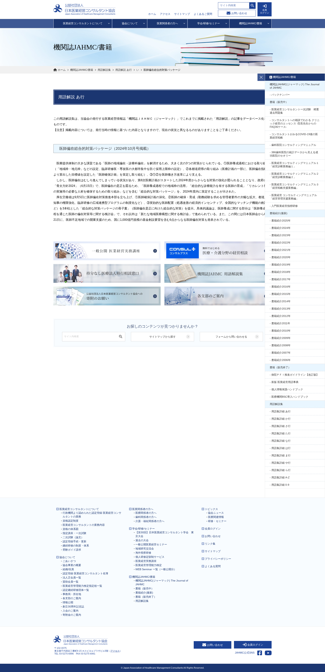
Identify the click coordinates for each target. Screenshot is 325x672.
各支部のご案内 (72, 598)
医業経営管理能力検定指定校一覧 (82, 585)
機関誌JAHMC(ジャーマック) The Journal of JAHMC (294, 86)
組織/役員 (68, 569)
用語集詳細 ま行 (281, 455)
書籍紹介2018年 (281, 271)
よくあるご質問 (203, 13)
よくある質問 (213, 566)
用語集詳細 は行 (281, 448)
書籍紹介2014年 (281, 301)
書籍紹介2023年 (281, 235)
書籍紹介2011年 (280, 323)
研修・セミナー (217, 521)
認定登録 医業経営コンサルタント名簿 (85, 573)
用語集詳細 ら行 (281, 470)
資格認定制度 (70, 520)
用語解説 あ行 (123, 69)
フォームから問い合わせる (231, 336)
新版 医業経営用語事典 (284, 382)
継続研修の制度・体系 (76, 545)
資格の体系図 (70, 528)
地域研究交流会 (144, 548)
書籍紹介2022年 (281, 242)
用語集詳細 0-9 (280, 484)
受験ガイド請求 (72, 549)
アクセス (165, 13)
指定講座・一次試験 (74, 533)
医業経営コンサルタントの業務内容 (84, 524)
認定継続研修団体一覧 (76, 589)
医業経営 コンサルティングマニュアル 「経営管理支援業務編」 (293, 197)
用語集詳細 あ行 (281, 411)
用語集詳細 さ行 (281, 426)
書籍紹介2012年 (281, 315)
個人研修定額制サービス (149, 556)
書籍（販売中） (279, 102)
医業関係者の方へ (142, 509)
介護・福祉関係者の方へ (149, 521)
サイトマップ (182, 13)
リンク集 (210, 543)
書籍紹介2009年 (281, 337)
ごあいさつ (69, 560)
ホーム (152, 13)
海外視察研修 (143, 552)
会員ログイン (213, 528)
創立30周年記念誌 (73, 606)
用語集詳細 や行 (281, 462)
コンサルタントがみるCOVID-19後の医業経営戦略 (294, 136)
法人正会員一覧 (72, 577)
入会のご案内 (70, 610)
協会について (67, 557)
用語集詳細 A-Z (280, 477)
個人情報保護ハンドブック (287, 389)
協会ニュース (216, 512)
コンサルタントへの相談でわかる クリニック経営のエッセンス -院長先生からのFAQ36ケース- (295, 123)
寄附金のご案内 (72, 614)
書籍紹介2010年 (281, 330)
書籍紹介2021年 (281, 249)
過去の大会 (142, 540)
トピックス (211, 509)
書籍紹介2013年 (281, 308)
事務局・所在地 (72, 594)
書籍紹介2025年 (281, 220)
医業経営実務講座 (145, 560)
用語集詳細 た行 (281, 433)
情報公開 (68, 602)
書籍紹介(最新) (278, 213)
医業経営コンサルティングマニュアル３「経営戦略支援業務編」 (294, 186)
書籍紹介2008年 (281, 345)
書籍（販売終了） (280, 367)
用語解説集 (104, 69)
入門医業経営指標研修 (284, 205)
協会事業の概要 (72, 565)
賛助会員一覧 (70, 581)
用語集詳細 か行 (281, 418)
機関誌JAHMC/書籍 (81, 69)
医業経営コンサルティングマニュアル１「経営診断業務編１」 (294, 164)
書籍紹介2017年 (281, 279)
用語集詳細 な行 (281, 440)
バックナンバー (280, 94)
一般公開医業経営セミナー (151, 544)
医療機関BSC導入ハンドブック (289, 396)
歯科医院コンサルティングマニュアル (293, 144)
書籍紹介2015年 (281, 293)
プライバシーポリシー (218, 558)
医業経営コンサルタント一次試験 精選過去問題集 (294, 111)
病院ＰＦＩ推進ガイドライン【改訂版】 (295, 374)
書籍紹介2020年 (281, 257)
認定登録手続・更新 (74, 541)
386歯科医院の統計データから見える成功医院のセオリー (294, 154)
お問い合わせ (239, 13)
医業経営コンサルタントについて (79, 509)
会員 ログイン (264, 11)
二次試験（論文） (73, 537)
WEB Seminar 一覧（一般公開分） (155, 569)
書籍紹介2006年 (281, 359)
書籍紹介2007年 (281, 352)
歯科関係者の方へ (145, 516)
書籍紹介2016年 (281, 286)
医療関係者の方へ (145, 512)
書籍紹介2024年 (281, 227)
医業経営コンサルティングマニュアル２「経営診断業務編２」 (294, 175)
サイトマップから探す (162, 336)
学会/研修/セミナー (143, 528)
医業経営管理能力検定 (148, 565)
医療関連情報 (216, 516)
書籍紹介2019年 (281, 264)
